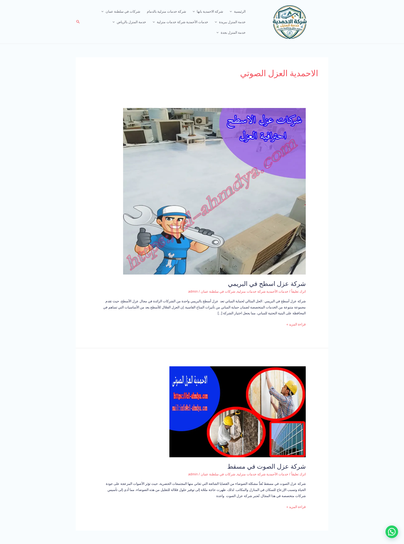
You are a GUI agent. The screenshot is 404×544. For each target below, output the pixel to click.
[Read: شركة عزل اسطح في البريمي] (214, 191)
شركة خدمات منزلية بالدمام (166, 11)
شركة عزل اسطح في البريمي (267, 283)
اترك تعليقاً (298, 291)
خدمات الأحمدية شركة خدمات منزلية (182, 22)
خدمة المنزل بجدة (233, 32)
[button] (78, 22)
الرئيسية (240, 11)
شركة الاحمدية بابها (210, 11)
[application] (232, 11)
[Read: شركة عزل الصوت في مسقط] (237, 411)
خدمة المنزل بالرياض (131, 22)
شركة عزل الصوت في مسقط (266, 466)
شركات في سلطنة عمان (123, 11)
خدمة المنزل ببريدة (232, 22)
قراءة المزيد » (296, 324)
